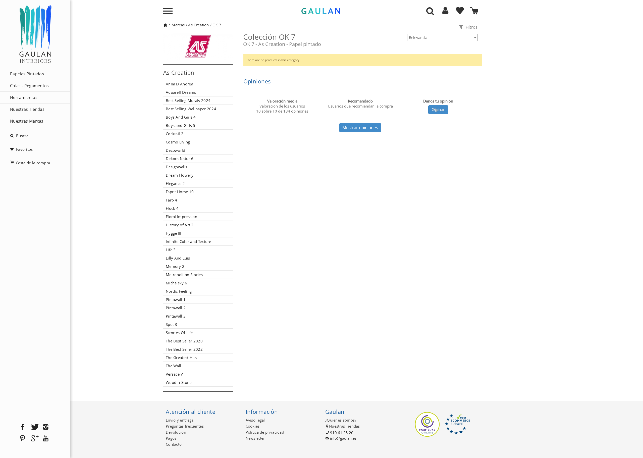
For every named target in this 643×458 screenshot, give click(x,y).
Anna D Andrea (179, 83)
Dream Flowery (179, 175)
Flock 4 (172, 208)
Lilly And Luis (178, 258)
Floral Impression (181, 216)
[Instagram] (46, 427)
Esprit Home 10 (180, 191)
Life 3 (171, 249)
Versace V (174, 374)
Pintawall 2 (176, 307)
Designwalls (176, 166)
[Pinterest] (23, 438)
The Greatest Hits (181, 357)
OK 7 (216, 24)
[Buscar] (430, 12)
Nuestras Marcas (26, 121)
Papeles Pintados (27, 74)
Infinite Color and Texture (188, 241)
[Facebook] (23, 427)
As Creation (198, 24)
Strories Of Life (179, 332)
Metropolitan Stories (184, 274)
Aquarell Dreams (181, 92)
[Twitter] (34, 427)
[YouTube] (46, 438)
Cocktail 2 (174, 133)
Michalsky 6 (176, 282)
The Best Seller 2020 (184, 340)
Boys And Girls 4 (181, 117)
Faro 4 (171, 199)
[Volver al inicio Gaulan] (165, 24)
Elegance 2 (175, 183)
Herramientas (23, 97)
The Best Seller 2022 (184, 349)
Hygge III (173, 233)
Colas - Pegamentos (29, 85)
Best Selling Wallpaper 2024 (191, 108)
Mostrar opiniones (360, 127)
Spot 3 (171, 324)
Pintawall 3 (176, 316)
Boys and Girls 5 (180, 125)
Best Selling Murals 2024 (188, 100)
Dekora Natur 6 (179, 158)
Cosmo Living (178, 141)
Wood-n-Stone (179, 382)
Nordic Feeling (179, 291)
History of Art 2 (180, 224)
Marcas (178, 24)
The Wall (173, 365)
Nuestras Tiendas (27, 109)
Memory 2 (175, 266)
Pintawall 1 (176, 299)
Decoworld (175, 150)
